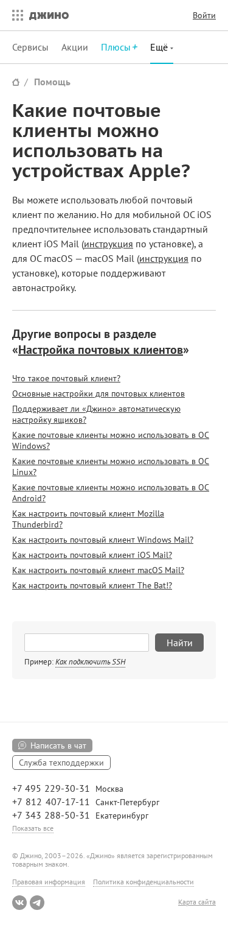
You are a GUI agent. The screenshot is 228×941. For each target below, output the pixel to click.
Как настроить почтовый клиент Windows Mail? (102, 539)
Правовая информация (48, 881)
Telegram (37, 902)
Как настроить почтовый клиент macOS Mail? (98, 570)
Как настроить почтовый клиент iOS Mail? (92, 554)
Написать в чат (58, 745)
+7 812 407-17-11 (51, 801)
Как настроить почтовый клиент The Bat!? (92, 585)
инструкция (108, 244)
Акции (74, 47)
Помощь (52, 82)
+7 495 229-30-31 (51, 788)
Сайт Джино (15, 82)
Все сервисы (14, 15)
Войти (204, 15)
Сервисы (30, 47)
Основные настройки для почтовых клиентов (98, 393)
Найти (180, 642)
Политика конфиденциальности (143, 881)
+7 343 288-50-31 (51, 815)
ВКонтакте (19, 902)
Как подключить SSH (90, 662)
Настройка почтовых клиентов (100, 350)
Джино (49, 15)
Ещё (160, 47)
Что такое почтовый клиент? (66, 378)
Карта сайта (197, 902)
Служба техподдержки (61, 762)
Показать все (33, 828)
